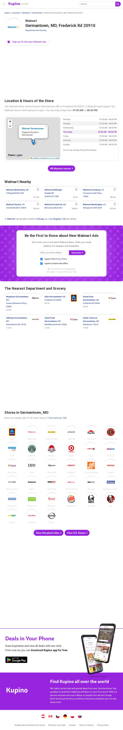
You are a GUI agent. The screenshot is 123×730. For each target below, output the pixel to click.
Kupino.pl (72, 716)
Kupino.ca (50, 716)
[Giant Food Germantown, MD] (12, 466)
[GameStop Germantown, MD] (52, 483)
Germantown (37, 13)
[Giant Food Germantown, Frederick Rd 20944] (99, 303)
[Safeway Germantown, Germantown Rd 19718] (22, 323)
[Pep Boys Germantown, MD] (32, 517)
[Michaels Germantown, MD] (52, 500)
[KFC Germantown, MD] (111, 500)
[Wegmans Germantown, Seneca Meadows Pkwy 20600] (22, 303)
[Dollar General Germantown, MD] (52, 433)
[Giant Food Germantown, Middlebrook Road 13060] (61, 323)
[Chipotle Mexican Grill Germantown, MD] (111, 433)
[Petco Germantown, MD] (91, 450)
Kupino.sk (80, 716)
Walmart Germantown (33, 128)
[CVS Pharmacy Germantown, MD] (71, 483)
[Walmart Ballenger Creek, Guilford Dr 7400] (61, 193)
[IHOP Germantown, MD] (12, 450)
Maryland (26, 13)
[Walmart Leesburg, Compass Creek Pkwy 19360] (99, 193)
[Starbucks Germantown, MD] (32, 450)
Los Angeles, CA (57, 219)
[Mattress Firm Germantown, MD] (12, 483)
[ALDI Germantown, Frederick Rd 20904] (61, 303)
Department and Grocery (35, 30)
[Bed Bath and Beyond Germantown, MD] (111, 483)
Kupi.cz (58, 716)
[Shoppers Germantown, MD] (71, 466)
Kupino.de (65, 716)
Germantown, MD (57, 418)
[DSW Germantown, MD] (32, 466)
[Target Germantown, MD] (71, 450)
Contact (72, 725)
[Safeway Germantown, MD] (71, 433)
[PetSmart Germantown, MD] (111, 450)
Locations (16, 13)
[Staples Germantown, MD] (111, 466)
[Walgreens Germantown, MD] (32, 433)
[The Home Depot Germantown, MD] (91, 466)
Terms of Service (86, 725)
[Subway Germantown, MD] (12, 517)
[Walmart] (13, 27)
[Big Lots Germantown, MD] (91, 483)
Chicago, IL (42, 219)
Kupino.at (43, 716)
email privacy (69, 269)
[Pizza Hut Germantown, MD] (91, 433)
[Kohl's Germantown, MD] (32, 483)
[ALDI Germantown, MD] (12, 433)
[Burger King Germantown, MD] (71, 500)
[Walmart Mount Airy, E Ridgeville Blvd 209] (22, 193)
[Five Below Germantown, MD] (12, 500)
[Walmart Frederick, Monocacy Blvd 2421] (61, 206)
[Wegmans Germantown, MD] (52, 466)
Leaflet (35, 158)
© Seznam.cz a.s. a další (49, 158)
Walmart (11, 219)
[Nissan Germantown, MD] (52, 517)
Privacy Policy (61, 259)
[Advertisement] (61, 70)
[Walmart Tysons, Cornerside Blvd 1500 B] (22, 206)
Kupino (7, 13)
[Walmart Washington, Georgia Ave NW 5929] (99, 206)
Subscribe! (77, 253)
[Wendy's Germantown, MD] (52, 450)
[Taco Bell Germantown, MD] (91, 500)
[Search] (118, 4)
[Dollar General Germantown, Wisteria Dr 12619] (99, 323)
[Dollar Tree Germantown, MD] (32, 500)
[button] (26, 42)
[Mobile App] (16, 660)
